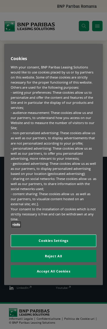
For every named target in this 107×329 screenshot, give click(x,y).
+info (16, 224)
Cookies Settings (53, 240)
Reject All (53, 256)
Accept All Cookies (53, 271)
